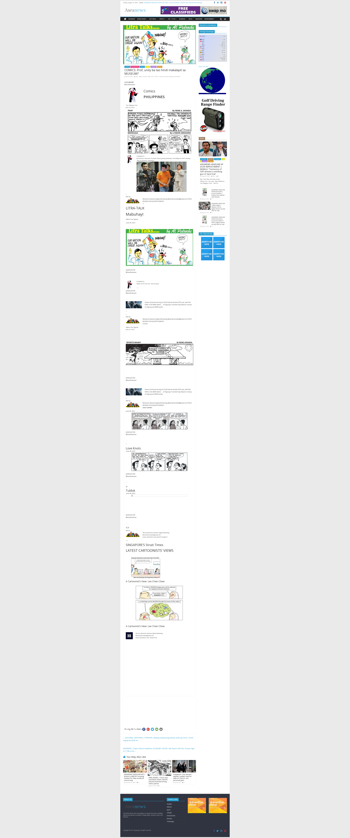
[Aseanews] (125, 19)
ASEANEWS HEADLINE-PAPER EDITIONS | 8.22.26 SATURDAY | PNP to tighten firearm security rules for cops (218, 220)
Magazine (199, 19)
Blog (190, 19)
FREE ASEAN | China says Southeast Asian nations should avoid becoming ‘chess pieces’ (158, 781)
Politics (159, 67)
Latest (147, 67)
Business (182, 19)
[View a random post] (225, 19)
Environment (209, 19)
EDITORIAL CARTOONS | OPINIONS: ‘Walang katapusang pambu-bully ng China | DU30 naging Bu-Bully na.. (158, 739)
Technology (170, 821)
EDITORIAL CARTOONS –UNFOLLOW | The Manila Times (161, 2)
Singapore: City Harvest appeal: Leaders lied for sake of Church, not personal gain (182, 777)
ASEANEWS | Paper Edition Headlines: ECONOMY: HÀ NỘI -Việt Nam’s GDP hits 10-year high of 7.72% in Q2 (158, 749)
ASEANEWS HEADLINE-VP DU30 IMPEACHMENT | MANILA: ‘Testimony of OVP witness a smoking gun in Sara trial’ (211, 169)
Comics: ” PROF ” (154, 76)
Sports (161, 19)
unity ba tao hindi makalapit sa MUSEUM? (169, 76)
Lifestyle (153, 67)
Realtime (209, 93)
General (211, 159)
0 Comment (144, 76)
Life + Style (172, 19)
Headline (169, 804)
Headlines (217, 159)
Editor (136, 76)
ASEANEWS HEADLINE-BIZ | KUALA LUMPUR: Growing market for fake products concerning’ (134, 777)
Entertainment (135, 67)
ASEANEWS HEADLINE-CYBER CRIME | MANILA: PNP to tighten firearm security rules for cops (218, 207)
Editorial (152, 19)
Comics (127, 67)
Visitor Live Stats (203, 66)
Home (142, 67)
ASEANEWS (131, 19)
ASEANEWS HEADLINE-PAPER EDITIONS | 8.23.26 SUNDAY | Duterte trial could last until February (218, 193)
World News (141, 19)
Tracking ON (215, 93)
